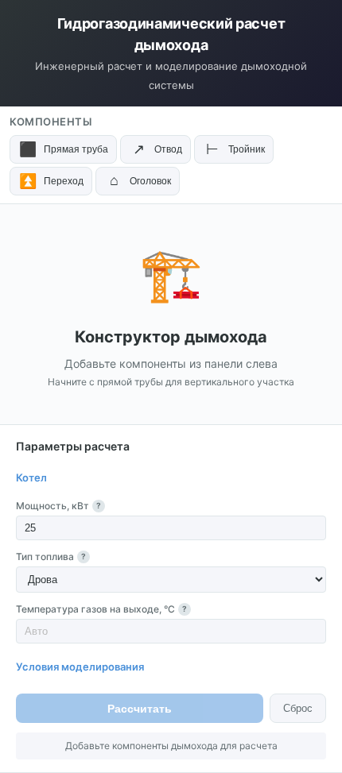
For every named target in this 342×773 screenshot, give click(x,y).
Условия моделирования (80, 666)
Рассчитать (139, 708)
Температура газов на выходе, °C (101, 609)
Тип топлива (51, 556)
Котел (31, 477)
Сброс (298, 708)
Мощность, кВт (58, 506)
